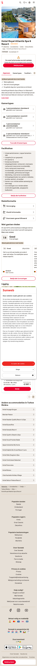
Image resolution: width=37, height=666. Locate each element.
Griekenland (18, 507)
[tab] (6, 73)
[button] (18, 14)
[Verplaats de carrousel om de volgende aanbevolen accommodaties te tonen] (33, 396)
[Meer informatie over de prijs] (30, 384)
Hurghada (18, 538)
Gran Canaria (18, 522)
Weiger (18, 369)
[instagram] (18, 611)
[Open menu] (33, 3)
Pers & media (18, 559)
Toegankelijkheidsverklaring (18, 577)
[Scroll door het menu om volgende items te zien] (34, 73)
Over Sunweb (18, 550)
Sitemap (18, 562)
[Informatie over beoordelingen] (18, 52)
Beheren (17, 375)
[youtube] (26, 611)
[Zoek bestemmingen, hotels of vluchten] (20, 2)
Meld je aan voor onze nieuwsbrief (18, 601)
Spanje (18, 504)
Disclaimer (18, 583)
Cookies (18, 574)
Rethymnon (18, 535)
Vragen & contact (18, 593)
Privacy (18, 571)
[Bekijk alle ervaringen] (9, 52)
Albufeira (18, 541)
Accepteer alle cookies (18, 363)
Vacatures (18, 556)
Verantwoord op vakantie (18, 553)
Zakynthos (18, 525)
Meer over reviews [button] (7, 232)
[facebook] (10, 611)
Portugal (19, 510)
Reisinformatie (18, 604)
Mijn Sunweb (18, 596)
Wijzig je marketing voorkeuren (18, 580)
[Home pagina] (2, 2)
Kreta (18, 519)
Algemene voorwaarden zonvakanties (15, 657)
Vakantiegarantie (18, 598)
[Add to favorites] (33, 9)
